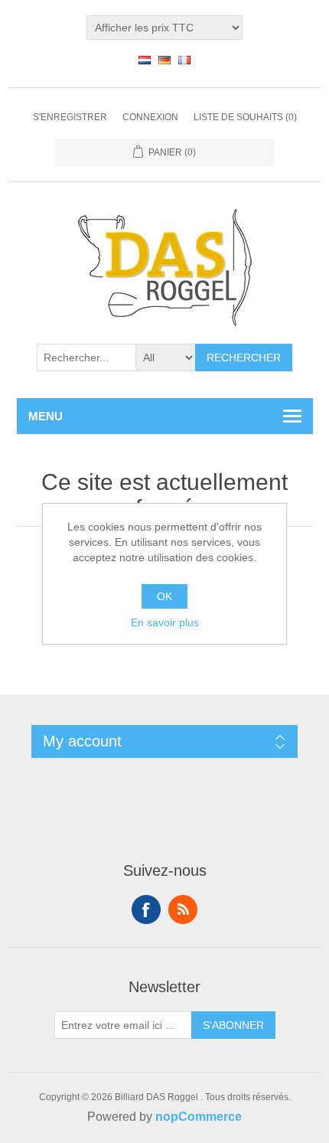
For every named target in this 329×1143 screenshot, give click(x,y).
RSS (182, 909)
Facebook (146, 909)
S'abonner (233, 1025)
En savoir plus (165, 622)
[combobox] (86, 357)
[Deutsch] (164, 59)
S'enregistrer (70, 117)
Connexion (150, 117)
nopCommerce (198, 1116)
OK (164, 596)
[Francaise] (184, 59)
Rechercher (244, 357)
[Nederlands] (144, 59)
